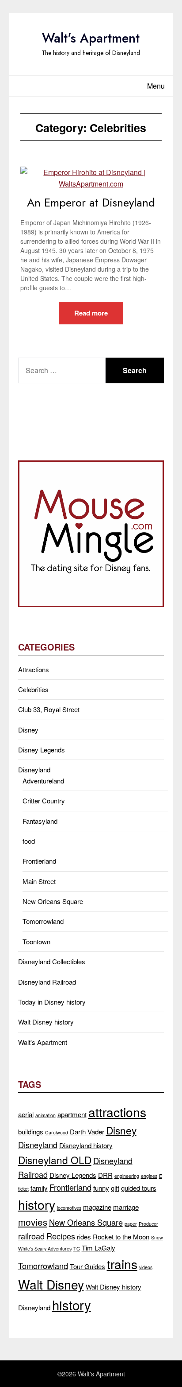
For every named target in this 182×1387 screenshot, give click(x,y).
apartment (72, 1114)
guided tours (138, 1187)
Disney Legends (41, 749)
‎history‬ (71, 1304)
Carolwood (56, 1132)
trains (122, 1264)
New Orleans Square (53, 901)
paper (131, 1223)
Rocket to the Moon (121, 1236)
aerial (26, 1114)
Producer (148, 1223)
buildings (30, 1131)
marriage (126, 1207)
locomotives (69, 1207)
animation (45, 1115)
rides (84, 1236)
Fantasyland (40, 821)
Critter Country (44, 800)
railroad (31, 1236)
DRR (105, 1175)
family (39, 1187)
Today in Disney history (52, 1001)
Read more (91, 313)
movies (32, 1221)
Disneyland (34, 769)
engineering (126, 1176)
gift (115, 1187)
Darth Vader (87, 1131)
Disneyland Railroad (47, 981)
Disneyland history (86, 1145)
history (36, 1204)
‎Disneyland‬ (34, 1307)
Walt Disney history (46, 1021)
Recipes (60, 1236)
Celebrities (33, 689)
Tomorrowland (43, 921)
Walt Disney (51, 1284)
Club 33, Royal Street (49, 709)
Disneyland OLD (54, 1160)
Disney (28, 729)
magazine (97, 1207)
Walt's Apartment (91, 38)
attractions (117, 1112)
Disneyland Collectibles (51, 961)
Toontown (36, 941)
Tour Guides (87, 1266)
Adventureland (43, 780)
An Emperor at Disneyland (91, 202)
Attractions (33, 669)
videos (145, 1267)
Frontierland (39, 860)
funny (101, 1187)
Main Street (39, 881)
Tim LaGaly (98, 1247)
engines (149, 1176)
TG (76, 1248)
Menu (156, 86)
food (29, 840)
